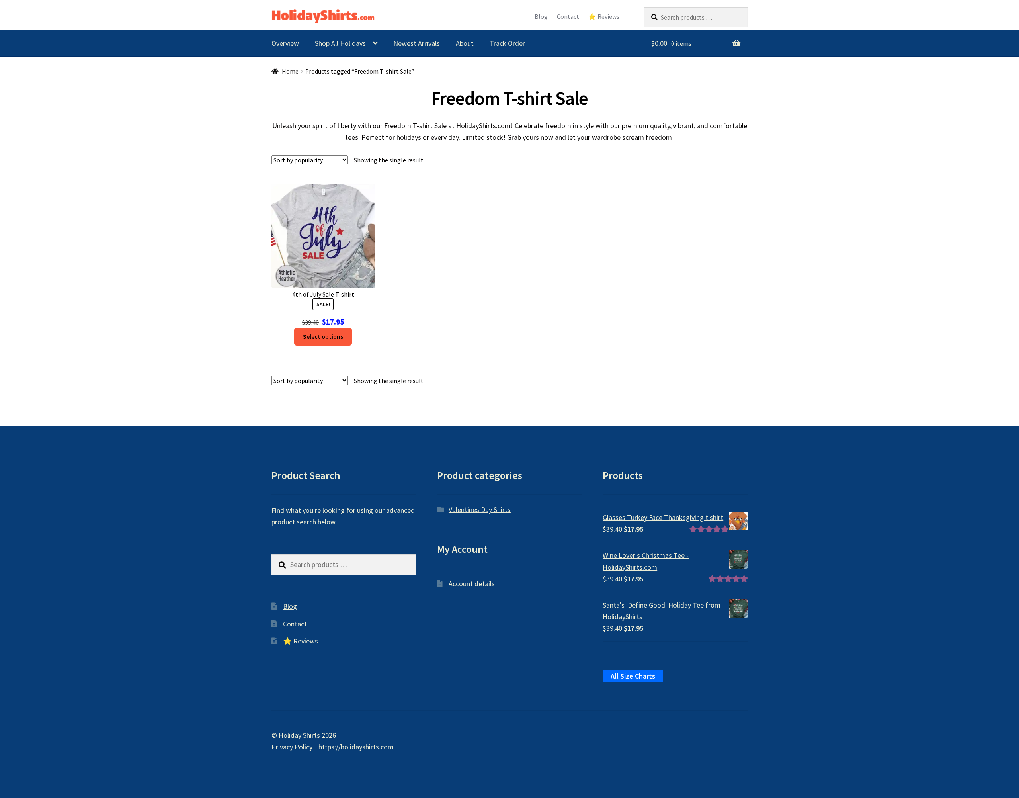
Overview (285, 43)
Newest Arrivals (416, 43)
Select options (323, 336)
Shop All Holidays (340, 43)
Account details (472, 583)
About (465, 43)
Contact (568, 16)
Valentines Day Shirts (480, 509)
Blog (541, 16)
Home (290, 71)
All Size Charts (633, 676)
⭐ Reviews (603, 16)
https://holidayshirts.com (356, 746)
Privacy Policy (291, 746)
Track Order (507, 43)
